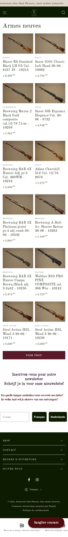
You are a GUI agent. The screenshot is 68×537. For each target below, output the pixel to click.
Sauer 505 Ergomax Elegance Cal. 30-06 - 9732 (50, 115)
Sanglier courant (46, 522)
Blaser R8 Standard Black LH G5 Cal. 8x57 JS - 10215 (18, 66)
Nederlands (58, 416)
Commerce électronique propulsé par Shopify (34, 506)
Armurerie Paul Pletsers (27, 501)
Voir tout (34, 355)
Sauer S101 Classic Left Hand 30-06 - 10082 (50, 66)
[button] (63, 13)
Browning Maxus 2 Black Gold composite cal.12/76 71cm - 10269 (17, 119)
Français (39, 416)
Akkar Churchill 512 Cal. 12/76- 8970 (47, 173)
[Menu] (4, 13)
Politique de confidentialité (36, 510)
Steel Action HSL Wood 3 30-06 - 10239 (48, 334)
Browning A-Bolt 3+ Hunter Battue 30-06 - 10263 (49, 226)
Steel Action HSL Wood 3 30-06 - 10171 (16, 334)
